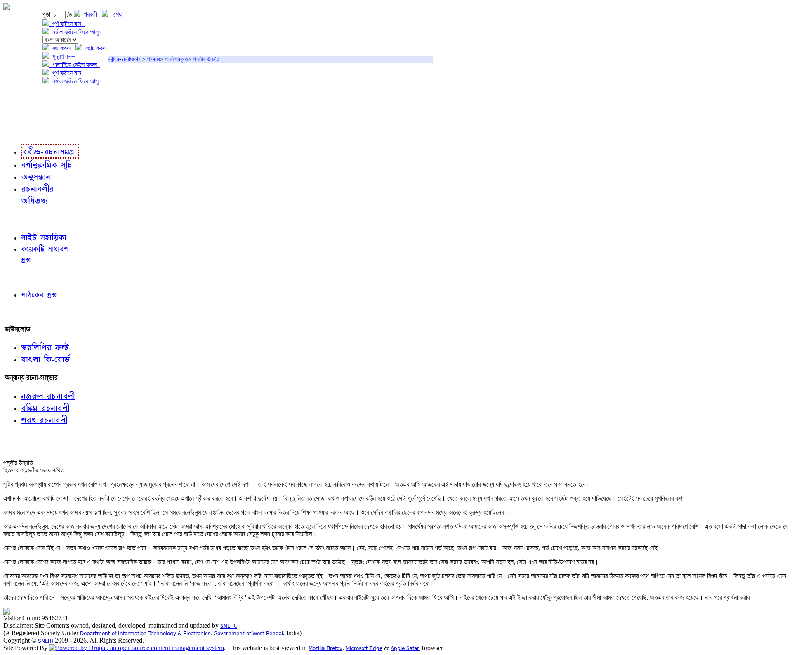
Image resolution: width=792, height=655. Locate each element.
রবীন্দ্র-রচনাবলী (23, 132)
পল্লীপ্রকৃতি (176, 59)
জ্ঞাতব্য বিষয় (20, 218)
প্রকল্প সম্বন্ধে (23, 98)
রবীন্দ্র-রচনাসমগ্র (125, 59)
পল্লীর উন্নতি (206, 59)
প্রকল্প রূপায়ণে (23, 115)
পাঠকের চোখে (22, 277)
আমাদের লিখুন (22, 312)
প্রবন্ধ (153, 59)
